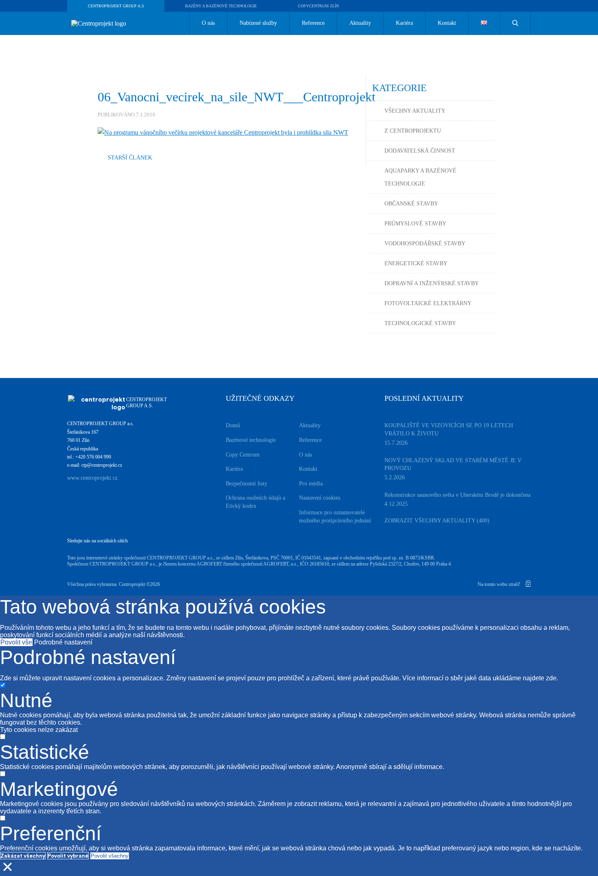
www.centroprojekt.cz (92, 478)
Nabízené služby (258, 23)
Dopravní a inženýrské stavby (431, 283)
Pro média (311, 484)
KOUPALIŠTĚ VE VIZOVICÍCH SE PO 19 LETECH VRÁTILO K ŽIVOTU (448, 429)
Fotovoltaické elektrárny (427, 303)
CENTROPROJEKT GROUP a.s (116, 6)
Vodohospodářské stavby (424, 243)
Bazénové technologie (251, 440)
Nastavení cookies (319, 498)
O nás (208, 23)
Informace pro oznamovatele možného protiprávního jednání (335, 516)
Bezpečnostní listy (246, 484)
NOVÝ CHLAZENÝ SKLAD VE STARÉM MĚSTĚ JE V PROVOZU (453, 464)
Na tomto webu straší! (500, 584)
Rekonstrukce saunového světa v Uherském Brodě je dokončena (457, 495)
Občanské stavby (411, 204)
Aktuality (360, 23)
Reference (313, 23)
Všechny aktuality (414, 111)
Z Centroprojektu (412, 131)
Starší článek (130, 158)
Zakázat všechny (22, 855)
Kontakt (447, 23)
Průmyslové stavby (415, 224)
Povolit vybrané (68, 855)
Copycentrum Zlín (318, 6)
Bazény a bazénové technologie (221, 6)
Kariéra (404, 23)
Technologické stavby (420, 323)
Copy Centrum (243, 455)
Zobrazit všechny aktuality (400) (436, 521)
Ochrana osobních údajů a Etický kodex (255, 502)
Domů (233, 425)
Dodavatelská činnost (419, 151)
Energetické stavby (415, 263)
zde (551, 678)
